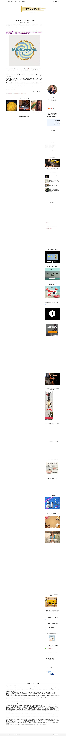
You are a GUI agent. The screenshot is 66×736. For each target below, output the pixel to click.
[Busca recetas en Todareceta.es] (48, 648)
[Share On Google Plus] (41, 91)
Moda (50, 145)
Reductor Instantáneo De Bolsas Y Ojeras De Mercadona (54, 181)
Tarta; (16, 93)
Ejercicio (53, 145)
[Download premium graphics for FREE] (51, 606)
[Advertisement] (52, 33)
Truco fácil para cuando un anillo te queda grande (53, 176)
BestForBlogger (19, 734)
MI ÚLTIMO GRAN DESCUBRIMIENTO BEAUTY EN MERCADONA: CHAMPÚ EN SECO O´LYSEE (54, 190)
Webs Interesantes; (22, 93)
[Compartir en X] (37, 91)
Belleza (46, 145)
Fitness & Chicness (11, 734)
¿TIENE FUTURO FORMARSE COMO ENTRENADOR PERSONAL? (52, 169)
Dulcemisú (37, 26)
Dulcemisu (23, 32)
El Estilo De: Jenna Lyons (53, 185)
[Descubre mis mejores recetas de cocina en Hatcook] (49, 629)
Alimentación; (12, 93)
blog (29, 68)
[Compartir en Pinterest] (39, 91)
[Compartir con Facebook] (36, 91)
